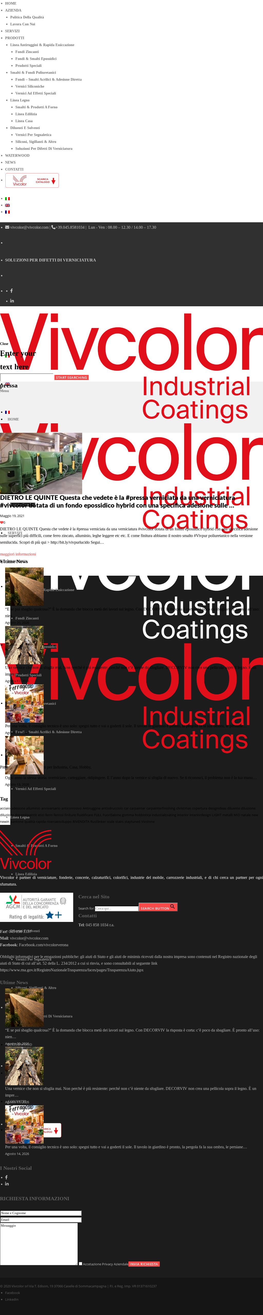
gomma (128, 815)
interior (183, 815)
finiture (70, 815)
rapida (41, 821)
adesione (18, 808)
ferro (49, 815)
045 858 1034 (97, 925)
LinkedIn (11, 1299)
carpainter (137, 808)
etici (41, 815)
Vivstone (148, 821)
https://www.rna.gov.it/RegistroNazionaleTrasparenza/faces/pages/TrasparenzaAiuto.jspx (72, 970)
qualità (29, 821)
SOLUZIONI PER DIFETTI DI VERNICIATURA (50, 260)
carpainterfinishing (160, 808)
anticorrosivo (71, 808)
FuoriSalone (112, 815)
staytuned (132, 821)
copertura (199, 808)
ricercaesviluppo (59, 821)
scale (110, 821)
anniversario (50, 808)
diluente (233, 808)
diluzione (7, 815)
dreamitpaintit (26, 815)
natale (246, 815)
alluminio (33, 808)
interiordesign (200, 815)
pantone (16, 821)
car (126, 808)
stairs (119, 821)
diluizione (248, 808)
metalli (227, 815)
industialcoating (164, 815)
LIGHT (216, 815)
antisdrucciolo (112, 808)
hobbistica (143, 815)
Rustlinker (98, 821)
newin (4, 821)
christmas (183, 808)
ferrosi (58, 815)
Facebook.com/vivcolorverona (44, 945)
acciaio (5, 808)
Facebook (12, 1292)
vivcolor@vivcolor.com (29, 227)
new (255, 815)
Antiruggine (91, 808)
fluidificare (85, 815)
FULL (98, 815)
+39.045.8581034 (69, 227)
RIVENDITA (81, 821)
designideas (217, 808)
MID (237, 815)
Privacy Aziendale (115, 1264)
